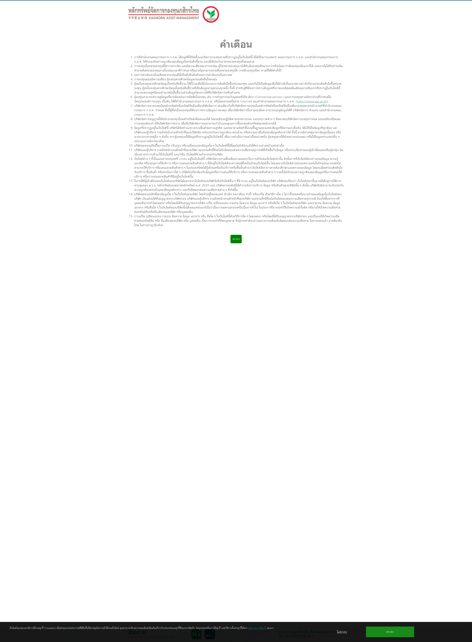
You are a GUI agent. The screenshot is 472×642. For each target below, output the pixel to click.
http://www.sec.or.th (312, 101)
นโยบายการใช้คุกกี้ (257, 628)
